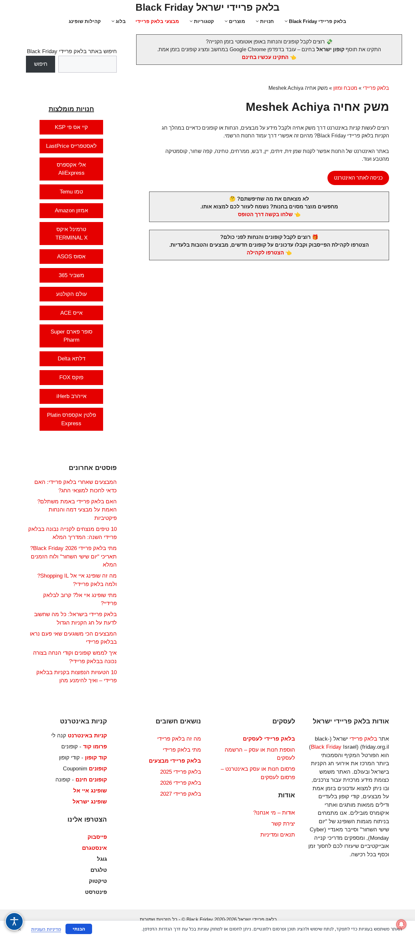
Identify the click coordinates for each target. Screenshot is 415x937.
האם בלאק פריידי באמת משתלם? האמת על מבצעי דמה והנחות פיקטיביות (77, 509)
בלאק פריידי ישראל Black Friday (207, 7)
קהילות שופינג (85, 21)
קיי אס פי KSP (71, 127)
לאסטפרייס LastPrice (71, 146)
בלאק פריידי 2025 (180, 772)
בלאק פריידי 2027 (180, 794)
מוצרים (237, 21)
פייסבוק (97, 837)
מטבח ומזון (345, 88)
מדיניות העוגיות (46, 929)
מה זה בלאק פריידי (179, 739)
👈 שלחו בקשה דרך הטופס (269, 214)
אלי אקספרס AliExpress (71, 169)
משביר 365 (71, 275)
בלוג (121, 21)
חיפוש (40, 64)
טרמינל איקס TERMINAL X (71, 233)
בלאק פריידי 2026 (180, 783)
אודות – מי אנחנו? (274, 813)
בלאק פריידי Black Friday (317, 21)
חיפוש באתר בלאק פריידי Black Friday (72, 51)
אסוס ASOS (71, 256)
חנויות (267, 21)
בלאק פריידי (376, 88)
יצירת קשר (283, 824)
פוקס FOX (71, 377)
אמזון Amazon (71, 210)
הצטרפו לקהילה (265, 252)
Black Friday (326, 747)
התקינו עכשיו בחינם (265, 57)
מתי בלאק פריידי (182, 750)
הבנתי (79, 929)
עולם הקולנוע (71, 294)
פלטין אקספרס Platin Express (71, 419)
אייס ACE (71, 313)
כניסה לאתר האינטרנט (358, 178)
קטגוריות (204, 21)
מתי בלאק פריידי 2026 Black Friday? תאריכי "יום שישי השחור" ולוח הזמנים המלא (73, 556)
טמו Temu (71, 192)
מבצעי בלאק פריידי (157, 21)
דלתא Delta (71, 359)
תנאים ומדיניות (277, 835)
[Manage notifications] (401, 924)
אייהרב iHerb (71, 396)
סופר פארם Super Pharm (71, 336)
